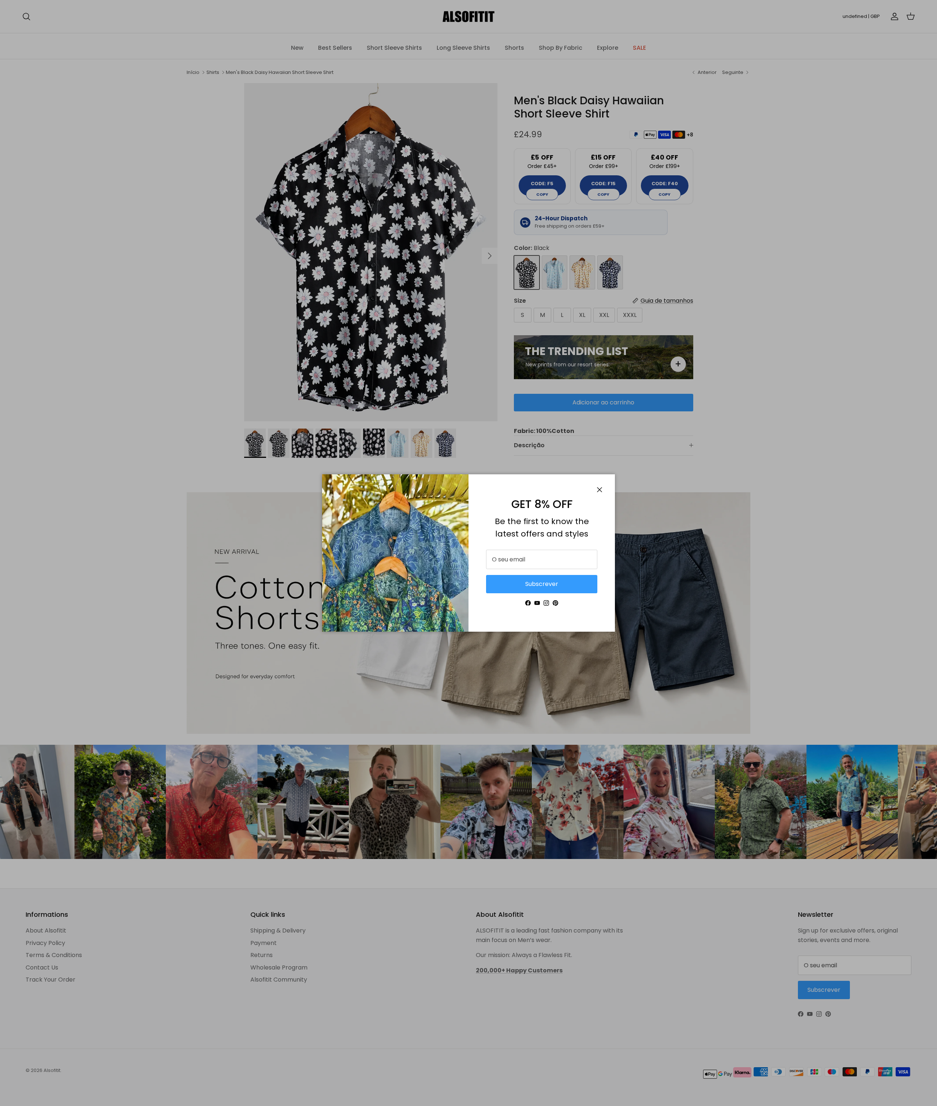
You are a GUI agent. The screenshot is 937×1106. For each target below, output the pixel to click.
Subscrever (541, 584)
